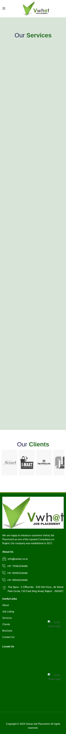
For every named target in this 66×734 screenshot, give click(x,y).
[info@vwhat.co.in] (4, 559)
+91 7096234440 (17, 566)
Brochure (7, 630)
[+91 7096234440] (4, 566)
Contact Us (8, 637)
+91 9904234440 (17, 580)
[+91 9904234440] (4, 580)
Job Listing (8, 611)
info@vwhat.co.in (18, 558)
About (5, 605)
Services (7, 618)
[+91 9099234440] (4, 573)
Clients (6, 624)
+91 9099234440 (17, 573)
